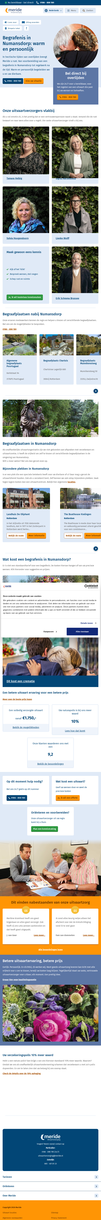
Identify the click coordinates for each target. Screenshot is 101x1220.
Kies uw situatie (34, 81)
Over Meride (9, 1195)
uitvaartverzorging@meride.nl (50, 1156)
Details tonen (87, 623)
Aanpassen (48, 631)
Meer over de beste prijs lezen (17, 699)
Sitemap (54, 1213)
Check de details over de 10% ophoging (22, 1074)
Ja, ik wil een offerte (68, 798)
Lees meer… (39, 935)
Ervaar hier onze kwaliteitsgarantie (19, 980)
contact (58, 1144)
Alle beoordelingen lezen (51, 950)
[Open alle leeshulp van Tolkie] (26, 28)
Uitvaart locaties (10, 1213)
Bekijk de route (16, 535)
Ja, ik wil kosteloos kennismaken (25, 297)
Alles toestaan (82, 631)
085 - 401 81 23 (50, 1164)
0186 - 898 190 (47, 2)
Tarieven (7, 1176)
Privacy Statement (59, 1218)
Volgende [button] (95, 391)
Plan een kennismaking (44, 829)
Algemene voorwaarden (12, 1218)
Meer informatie (36, 535)
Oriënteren (8, 1186)
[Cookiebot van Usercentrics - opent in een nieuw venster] (86, 587)
